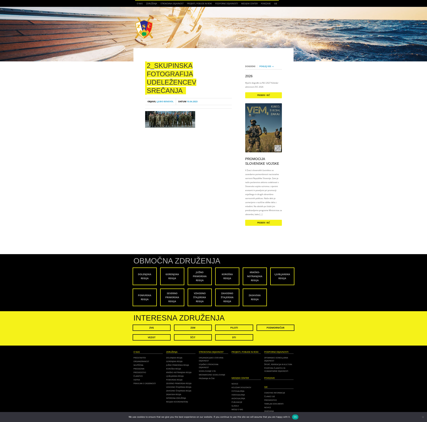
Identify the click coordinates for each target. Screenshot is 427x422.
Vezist (151, 337)
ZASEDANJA (269, 411)
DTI (234, 337)
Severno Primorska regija (178, 383)
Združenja (150, 4)
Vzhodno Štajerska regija (178, 387)
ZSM (192, 327)
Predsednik (138, 368)
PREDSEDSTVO (270, 400)
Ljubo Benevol (160, 101)
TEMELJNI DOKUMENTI (274, 403)
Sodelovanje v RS (207, 371)
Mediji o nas (237, 409)
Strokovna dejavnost (171, 4)
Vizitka (136, 379)
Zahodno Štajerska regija (178, 390)
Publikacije (237, 402)
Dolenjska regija (174, 357)
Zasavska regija (173, 394)
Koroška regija (173, 368)
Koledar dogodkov (241, 387)
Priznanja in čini (207, 378)
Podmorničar (275, 327)
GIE (274, 4)
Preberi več (263, 95)
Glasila (235, 405)
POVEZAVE (266, 3)
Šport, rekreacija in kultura (278, 364)
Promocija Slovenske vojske (262, 161)
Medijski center (249, 4)
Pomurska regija (174, 379)
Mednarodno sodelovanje (212, 374)
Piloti (234, 327)
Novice (235, 383)
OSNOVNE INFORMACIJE (274, 392)
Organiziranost (141, 361)
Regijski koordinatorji (177, 401)
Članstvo (138, 376)
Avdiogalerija (238, 398)
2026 (249, 76)
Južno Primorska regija (177, 365)
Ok (295, 416)
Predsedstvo (139, 372)
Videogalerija (238, 394)
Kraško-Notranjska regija (178, 372)
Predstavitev (139, 357)
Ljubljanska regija (175, 376)
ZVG (151, 327)
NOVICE (267, 407)
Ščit (192, 337)
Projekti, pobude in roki (199, 3)
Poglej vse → (266, 66)
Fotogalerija (238, 391)
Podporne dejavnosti (226, 4)
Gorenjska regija (174, 361)
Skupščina (138, 365)
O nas (139, 4)
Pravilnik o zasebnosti (144, 383)
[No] (422, 417)
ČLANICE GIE (269, 396)
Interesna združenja (176, 398)
